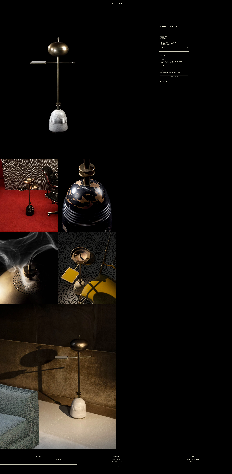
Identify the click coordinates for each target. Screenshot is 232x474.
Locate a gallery (116, 459)
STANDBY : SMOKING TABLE (150, 11)
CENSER (115, 11)
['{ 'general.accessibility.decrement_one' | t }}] (161, 67)
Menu (3, 4)
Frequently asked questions (116, 466)
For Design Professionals (116, 461)
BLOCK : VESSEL (96, 11)
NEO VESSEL (123, 11)
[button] (227, 4)
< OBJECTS (77, 11)
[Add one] (165, 67)
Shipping (162, 72)
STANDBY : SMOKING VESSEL (135, 11)
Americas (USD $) (226, 470)
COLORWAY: (162, 59)
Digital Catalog (116, 464)
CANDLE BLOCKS (106, 11)
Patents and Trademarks (193, 459)
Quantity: (162, 65)
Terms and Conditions (193, 464)
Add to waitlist (174, 76)
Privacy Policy (193, 461)
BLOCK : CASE (87, 11)
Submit (38, 466)
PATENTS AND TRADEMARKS (166, 83)
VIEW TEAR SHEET (164, 55)
